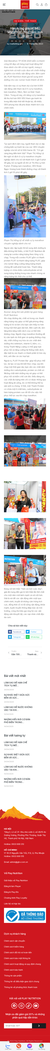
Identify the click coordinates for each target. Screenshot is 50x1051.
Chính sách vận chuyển (14, 941)
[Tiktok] (29, 1006)
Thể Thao (30, 21)
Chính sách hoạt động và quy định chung (22, 964)
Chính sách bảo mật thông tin (17, 958)
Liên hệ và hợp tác (12, 903)
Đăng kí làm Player (12, 886)
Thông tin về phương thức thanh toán (20, 987)
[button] (4, 4)
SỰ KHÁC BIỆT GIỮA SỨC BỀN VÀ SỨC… (17, 696)
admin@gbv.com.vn (19, 862)
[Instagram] (21, 1006)
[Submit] (39, 1025)
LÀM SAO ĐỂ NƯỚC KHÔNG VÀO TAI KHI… (18, 708)
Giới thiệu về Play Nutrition (16, 880)
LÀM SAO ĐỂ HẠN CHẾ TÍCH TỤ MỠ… (15, 684)
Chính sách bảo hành (13, 970)
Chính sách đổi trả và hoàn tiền (18, 952)
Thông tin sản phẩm (13, 975)
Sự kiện (19, 21)
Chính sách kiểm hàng (14, 946)
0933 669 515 (17, 856)
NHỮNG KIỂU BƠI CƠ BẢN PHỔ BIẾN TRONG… (17, 721)
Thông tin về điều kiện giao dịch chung (21, 981)
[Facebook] (14, 1006)
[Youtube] (36, 1006)
